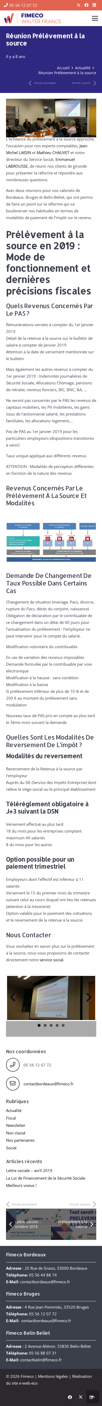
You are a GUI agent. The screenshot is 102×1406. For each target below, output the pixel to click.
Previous (15, 998)
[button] (95, 18)
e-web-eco (28, 1383)
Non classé (15, 1132)
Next (87, 998)
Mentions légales (53, 1376)
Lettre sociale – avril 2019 (29, 1170)
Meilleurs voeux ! (21, 1185)
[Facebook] (86, 5)
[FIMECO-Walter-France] (32, 18)
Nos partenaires (20, 1140)
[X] (78, 5)
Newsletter (15, 1125)
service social (51, 959)
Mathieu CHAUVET (53, 152)
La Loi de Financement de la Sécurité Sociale (45, 1178)
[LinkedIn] (94, 5)
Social (11, 1147)
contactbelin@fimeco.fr (41, 1359)
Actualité (13, 1110)
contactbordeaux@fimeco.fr (48, 1083)
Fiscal (11, 1118)
